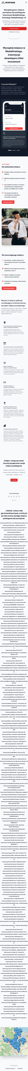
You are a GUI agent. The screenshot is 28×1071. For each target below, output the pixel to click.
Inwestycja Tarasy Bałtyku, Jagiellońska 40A (14, 950)
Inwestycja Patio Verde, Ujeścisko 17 (14, 868)
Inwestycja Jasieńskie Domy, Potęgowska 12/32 (14, 623)
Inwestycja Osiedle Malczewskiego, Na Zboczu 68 (14, 783)
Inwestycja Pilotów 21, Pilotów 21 (14, 875)
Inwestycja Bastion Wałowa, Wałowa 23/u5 (14, 545)
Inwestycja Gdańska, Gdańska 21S (14, 600)
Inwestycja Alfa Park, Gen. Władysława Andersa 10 (14, 523)
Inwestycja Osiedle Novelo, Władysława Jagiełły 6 (14, 792)
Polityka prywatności (10, 1068)
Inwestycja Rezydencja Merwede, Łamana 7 (14, 907)
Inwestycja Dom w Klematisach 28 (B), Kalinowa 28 (14, 573)
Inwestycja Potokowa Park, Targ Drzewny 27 (14, 882)
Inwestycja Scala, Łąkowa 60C (14, 912)
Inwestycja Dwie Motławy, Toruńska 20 (14, 585)
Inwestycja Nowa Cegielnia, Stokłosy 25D (14, 723)
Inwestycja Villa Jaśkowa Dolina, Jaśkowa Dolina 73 (14, 964)
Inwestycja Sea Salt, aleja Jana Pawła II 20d (14, 916)
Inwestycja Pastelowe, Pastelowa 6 (14, 866)
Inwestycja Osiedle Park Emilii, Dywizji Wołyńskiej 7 (14, 797)
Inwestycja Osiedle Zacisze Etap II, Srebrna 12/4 (14, 833)
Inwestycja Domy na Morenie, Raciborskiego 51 (14, 578)
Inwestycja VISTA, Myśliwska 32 (14, 966)
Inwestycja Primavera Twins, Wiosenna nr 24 (14, 885)
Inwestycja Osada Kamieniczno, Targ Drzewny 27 (14, 746)
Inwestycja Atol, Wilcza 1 (14, 532)
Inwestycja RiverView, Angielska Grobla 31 (14, 909)
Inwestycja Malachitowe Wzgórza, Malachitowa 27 (14, 667)
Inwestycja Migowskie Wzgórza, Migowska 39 (14, 674)
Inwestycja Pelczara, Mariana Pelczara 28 (14, 871)
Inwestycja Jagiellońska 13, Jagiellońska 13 (14, 616)
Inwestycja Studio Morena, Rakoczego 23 (14, 939)
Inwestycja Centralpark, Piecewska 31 (14, 562)
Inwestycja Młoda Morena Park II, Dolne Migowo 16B (14, 676)
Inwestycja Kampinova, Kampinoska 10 (14, 635)
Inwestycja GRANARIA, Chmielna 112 (14, 604)
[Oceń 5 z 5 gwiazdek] (19, 496)
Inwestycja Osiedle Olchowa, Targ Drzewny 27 (14, 794)
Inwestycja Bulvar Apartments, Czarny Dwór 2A (14, 559)
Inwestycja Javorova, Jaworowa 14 (14, 630)
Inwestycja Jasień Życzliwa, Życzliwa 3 (14, 621)
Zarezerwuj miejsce (9, 288)
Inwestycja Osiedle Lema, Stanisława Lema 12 (14, 777)
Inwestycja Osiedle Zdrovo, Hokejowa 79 (14, 835)
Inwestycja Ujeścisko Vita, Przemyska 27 (14, 954)
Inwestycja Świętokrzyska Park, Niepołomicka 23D (14, 945)
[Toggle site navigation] (26, 2)
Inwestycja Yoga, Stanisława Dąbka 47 (14, 998)
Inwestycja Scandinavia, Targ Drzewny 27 (14, 914)
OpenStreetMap (20, 1055)
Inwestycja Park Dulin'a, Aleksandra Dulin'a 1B (14, 855)
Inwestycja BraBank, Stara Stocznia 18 (14, 555)
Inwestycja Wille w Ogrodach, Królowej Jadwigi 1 (14, 986)
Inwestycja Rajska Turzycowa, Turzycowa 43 (14, 901)
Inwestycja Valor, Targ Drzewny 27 (14, 959)
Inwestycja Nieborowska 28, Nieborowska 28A (14, 721)
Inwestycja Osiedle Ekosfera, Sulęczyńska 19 (14, 759)
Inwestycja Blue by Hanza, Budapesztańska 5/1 (14, 550)
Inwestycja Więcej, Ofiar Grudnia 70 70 (14, 975)
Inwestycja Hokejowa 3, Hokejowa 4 (14, 614)
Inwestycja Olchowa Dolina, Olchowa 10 (14, 739)
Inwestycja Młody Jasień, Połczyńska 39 (14, 679)
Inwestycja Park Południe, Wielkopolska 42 (14, 861)
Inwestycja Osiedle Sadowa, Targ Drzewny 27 (14, 818)
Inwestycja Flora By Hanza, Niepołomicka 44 (14, 593)
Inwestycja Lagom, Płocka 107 (14, 650)
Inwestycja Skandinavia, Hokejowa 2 (14, 919)
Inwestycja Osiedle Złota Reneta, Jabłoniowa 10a (14, 846)
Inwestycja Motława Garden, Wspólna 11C (14, 692)
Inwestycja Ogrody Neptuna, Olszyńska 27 (14, 736)
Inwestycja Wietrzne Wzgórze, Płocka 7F (14, 978)
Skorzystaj (14, 480)
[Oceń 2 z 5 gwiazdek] (11, 496)
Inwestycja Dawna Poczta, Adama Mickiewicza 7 (14, 569)
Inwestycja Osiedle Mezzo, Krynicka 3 (14, 790)
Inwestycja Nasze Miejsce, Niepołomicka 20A (14, 714)
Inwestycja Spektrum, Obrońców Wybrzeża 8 (14, 932)
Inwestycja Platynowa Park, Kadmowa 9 (14, 878)
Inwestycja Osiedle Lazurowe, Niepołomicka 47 (14, 774)
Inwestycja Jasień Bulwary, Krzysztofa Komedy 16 (14, 618)
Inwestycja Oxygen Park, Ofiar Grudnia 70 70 (14, 853)
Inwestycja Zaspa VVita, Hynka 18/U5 (14, 1006)
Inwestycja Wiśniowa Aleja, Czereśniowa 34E (14, 989)
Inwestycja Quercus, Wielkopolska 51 (14, 898)
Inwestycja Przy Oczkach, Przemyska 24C (14, 889)
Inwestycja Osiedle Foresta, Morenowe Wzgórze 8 (14, 761)
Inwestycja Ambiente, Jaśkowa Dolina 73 (14, 525)
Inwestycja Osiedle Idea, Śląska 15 (14, 767)
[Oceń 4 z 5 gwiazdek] (16, 496)
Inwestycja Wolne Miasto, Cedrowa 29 (14, 995)
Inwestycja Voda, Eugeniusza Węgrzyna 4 (14, 971)
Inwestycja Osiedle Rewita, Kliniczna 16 (14, 812)
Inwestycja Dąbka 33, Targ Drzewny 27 (14, 566)
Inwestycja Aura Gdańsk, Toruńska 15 (14, 537)
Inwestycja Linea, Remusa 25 (14, 661)
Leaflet (13, 1055)
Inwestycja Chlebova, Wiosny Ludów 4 (14, 564)
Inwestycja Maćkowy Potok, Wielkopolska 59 (14, 665)
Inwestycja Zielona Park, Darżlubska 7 (14, 1011)
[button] (12, 1040)
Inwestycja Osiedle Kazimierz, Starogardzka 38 (14, 770)
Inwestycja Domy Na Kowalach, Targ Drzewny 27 (14, 576)
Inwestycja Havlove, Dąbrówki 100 (14, 609)
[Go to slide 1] (9, 150)
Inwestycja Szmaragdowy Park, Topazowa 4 (14, 947)
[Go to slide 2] (14, 150)
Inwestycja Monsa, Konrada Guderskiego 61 (14, 687)
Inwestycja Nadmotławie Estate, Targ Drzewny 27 (14, 710)
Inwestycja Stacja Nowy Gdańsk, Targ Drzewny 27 (14, 934)
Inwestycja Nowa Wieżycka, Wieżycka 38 (14, 732)
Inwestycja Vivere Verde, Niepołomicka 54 (14, 968)
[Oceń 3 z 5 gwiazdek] (14, 496)
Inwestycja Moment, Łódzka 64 (14, 685)
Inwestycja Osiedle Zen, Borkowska (14, 840)
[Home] (8, 2)
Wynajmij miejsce (14, 28)
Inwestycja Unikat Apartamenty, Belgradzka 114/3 (14, 957)
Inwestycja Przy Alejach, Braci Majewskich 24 (14, 887)
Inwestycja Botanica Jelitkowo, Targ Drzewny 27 (14, 552)
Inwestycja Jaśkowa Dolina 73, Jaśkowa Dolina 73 (14, 625)
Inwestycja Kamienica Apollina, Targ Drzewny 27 (14, 632)
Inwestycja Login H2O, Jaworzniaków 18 (14, 663)
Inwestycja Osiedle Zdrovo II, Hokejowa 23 (14, 838)
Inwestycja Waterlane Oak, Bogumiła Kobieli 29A (14, 973)
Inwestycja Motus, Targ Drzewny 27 (14, 694)
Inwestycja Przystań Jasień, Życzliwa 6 (14, 892)
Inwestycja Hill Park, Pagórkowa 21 (14, 611)
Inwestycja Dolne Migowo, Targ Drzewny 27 (14, 571)
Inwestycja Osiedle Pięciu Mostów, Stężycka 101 (14, 805)
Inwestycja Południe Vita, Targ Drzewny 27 (14, 880)
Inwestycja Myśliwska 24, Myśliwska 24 (14, 697)
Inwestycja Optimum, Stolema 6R (14, 743)
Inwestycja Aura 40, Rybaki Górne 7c (14, 534)
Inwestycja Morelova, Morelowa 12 (14, 690)
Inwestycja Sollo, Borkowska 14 (14, 929)
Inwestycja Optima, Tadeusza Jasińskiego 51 (14, 741)
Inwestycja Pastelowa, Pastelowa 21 (14, 864)
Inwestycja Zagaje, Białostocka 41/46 (14, 1000)
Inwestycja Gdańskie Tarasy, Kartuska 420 (14, 602)
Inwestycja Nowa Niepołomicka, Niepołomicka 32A (14, 725)
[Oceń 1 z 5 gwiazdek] (9, 496)
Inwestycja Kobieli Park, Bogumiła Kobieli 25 (14, 644)
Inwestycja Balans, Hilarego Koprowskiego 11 (14, 539)
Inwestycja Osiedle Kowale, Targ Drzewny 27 (14, 772)
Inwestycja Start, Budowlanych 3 (14, 936)
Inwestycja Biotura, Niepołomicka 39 (14, 548)
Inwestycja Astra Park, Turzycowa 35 (14, 530)
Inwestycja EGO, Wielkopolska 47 (14, 591)
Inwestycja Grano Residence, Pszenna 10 (14, 607)
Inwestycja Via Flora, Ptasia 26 (14, 961)
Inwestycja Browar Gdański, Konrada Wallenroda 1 (14, 557)
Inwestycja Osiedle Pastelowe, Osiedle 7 (14, 799)
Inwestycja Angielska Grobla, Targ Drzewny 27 (14, 527)
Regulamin (20, 1068)
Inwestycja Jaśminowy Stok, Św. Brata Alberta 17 (14, 628)
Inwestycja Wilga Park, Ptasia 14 (14, 984)
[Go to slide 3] (18, 150)
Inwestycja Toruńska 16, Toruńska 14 (14, 952)
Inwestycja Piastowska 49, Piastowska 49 (14, 873)
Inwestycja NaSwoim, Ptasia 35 (14, 712)
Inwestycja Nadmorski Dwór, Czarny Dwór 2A (14, 703)
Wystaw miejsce (8, 202)
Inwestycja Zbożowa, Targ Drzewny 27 (14, 1009)
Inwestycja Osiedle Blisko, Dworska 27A (14, 752)
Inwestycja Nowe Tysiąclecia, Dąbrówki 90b (14, 734)
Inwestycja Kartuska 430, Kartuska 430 (14, 637)
